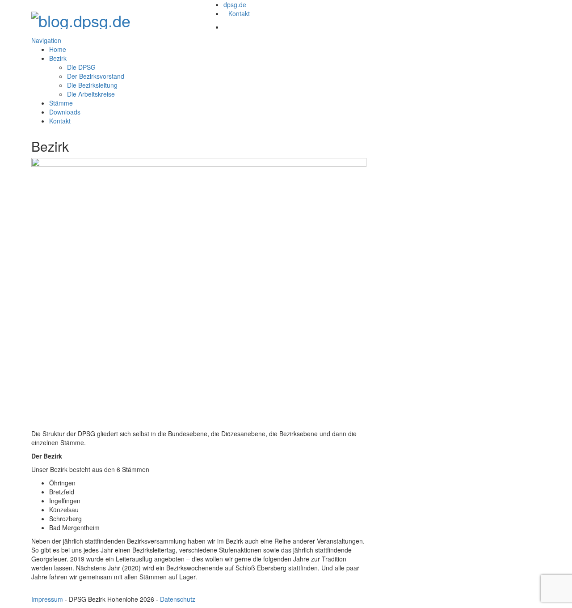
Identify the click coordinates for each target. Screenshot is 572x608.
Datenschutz (177, 599)
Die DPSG (81, 67)
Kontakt (239, 13)
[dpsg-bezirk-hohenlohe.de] (80, 17)
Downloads (64, 111)
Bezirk (58, 58)
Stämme (61, 102)
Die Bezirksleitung (92, 85)
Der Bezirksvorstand (95, 76)
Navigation (46, 40)
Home (57, 49)
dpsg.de (234, 4)
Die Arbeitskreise (91, 93)
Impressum (47, 599)
